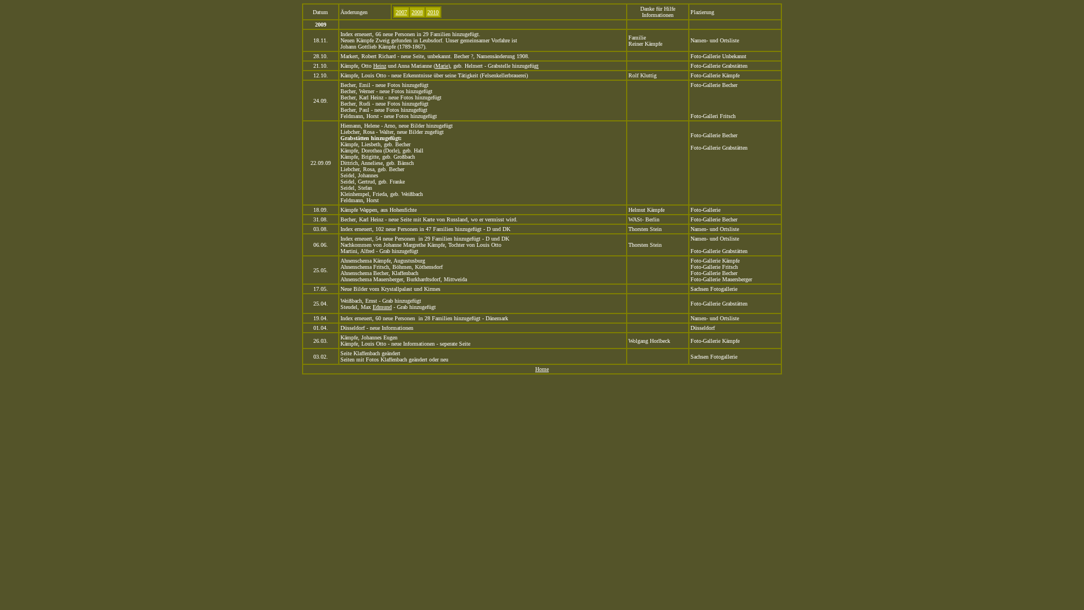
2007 (401, 12)
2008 (417, 12)
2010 (433, 12)
